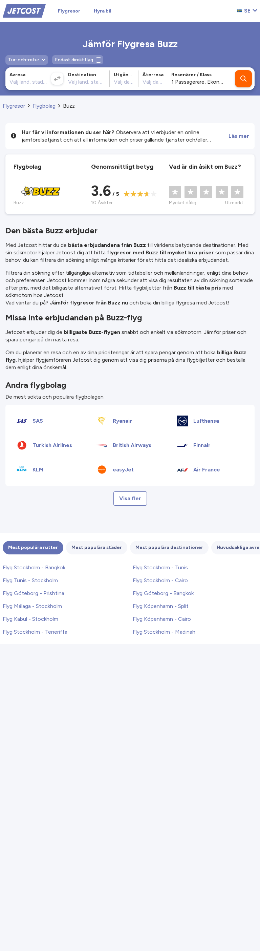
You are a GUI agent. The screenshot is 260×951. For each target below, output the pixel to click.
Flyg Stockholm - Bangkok (34, 567)
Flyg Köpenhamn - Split (161, 606)
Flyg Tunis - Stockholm (30, 580)
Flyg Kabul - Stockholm (30, 619)
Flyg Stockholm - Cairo (160, 580)
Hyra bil (102, 11)
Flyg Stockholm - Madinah (164, 632)
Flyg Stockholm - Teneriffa (35, 632)
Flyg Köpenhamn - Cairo (162, 619)
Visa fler (130, 498)
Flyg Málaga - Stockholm (32, 606)
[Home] (24, 10)
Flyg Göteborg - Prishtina (33, 593)
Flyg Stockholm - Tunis (160, 567)
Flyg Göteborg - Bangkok (163, 593)
